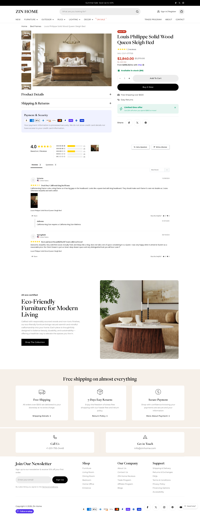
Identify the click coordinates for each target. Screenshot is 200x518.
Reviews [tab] (35, 165)
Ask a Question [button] (141, 147)
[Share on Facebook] (129, 122)
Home (24, 26)
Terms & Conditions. (50, 487)
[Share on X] (137, 122)
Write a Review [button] (161, 147)
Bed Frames (35, 26)
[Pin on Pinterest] (145, 122)
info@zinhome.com (145, 448)
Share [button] (35, 216)
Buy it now (148, 87)
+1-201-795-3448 (55, 448)
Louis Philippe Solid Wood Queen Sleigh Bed (46, 210)
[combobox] (100, 11)
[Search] (137, 11)
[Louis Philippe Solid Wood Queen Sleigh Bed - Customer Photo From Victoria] (95, 148)
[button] (164, 216)
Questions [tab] (49, 165)
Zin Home (27, 11)
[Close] (175, 107)
